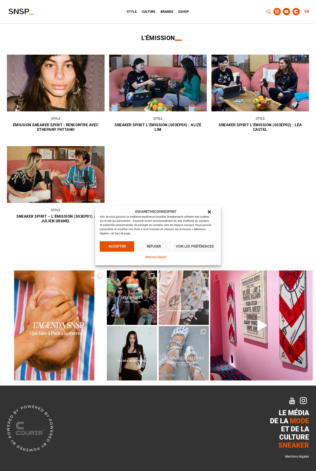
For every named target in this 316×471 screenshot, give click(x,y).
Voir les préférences (195, 246)
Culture (148, 11)
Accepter (117, 246)
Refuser (154, 246)
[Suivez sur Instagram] (277, 11)
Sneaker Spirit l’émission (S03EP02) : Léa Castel (260, 127)
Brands (167, 11)
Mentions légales (155, 256)
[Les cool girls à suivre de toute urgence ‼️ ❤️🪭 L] (132, 297)
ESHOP (183, 11)
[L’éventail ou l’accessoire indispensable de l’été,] (184, 297)
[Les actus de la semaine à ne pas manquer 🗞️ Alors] (132, 353)
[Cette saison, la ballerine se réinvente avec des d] (184, 353)
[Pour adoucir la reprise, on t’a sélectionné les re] (54, 325)
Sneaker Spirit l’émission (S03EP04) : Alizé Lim (158, 127)
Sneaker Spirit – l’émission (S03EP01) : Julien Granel (55, 218)
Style (132, 11)
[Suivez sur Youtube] (286, 11)
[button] (209, 212)
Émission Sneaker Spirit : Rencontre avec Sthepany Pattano (56, 127)
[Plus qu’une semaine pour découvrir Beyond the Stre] (261, 325)
